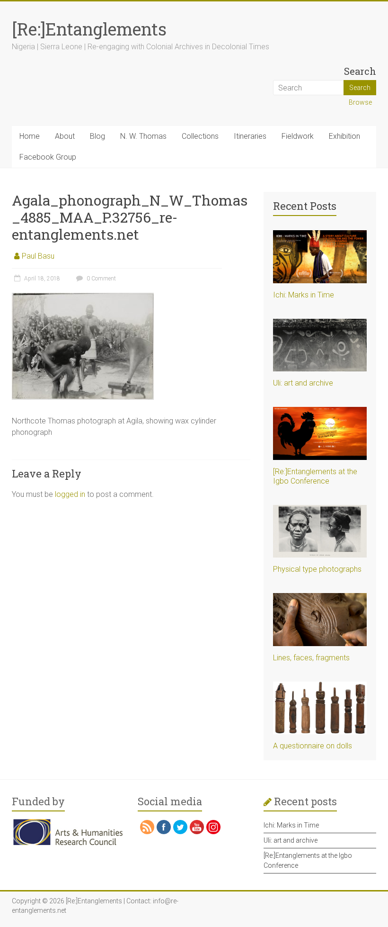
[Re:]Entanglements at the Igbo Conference (315, 476)
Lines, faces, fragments (311, 657)
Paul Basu (38, 256)
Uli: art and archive (303, 382)
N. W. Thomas (143, 136)
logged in (70, 494)
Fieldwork (298, 136)
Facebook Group (47, 157)
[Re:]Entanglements (89, 29)
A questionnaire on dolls (312, 745)
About (65, 136)
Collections (200, 136)
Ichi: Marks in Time (303, 294)
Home (29, 136)
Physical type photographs (317, 569)
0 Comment (100, 278)
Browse (360, 102)
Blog (97, 136)
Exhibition (344, 136)
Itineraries (250, 136)
